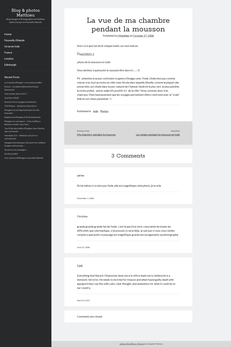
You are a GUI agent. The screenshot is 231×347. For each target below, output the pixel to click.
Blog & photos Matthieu (25, 13)
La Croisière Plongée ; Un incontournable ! (23, 82)
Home (7, 34)
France (8, 52)
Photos (104, 111)
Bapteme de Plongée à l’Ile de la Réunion (22, 117)
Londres (9, 58)
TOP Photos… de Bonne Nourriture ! (20, 106)
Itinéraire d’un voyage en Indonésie (20, 102)
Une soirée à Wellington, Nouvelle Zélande (23, 158)
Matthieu (123, 35)
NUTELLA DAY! (11, 154)
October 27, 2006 (143, 35)
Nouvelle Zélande (14, 40)
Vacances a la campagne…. (16, 149)
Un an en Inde (12, 46)
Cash (80, 265)
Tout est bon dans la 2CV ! (15, 93)
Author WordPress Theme (132, 344)
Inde (95, 111)
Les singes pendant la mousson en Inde (158, 134)
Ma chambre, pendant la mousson (96, 134)
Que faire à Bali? (11, 98)
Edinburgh (10, 64)
